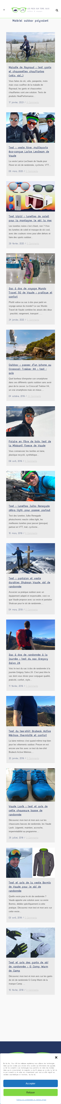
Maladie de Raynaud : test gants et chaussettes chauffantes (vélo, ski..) (30, 71)
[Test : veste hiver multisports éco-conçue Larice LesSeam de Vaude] (30, 127)
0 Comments (32, 171)
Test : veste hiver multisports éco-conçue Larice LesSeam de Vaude (29, 151)
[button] (56, 1057)
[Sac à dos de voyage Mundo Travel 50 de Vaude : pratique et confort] (30, 268)
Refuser (30, 1092)
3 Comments (32, 837)
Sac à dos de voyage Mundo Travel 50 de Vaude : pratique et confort (30, 292)
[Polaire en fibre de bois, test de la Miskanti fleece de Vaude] (30, 421)
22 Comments (34, 396)
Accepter (30, 1083)
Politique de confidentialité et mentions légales (31, 1100)
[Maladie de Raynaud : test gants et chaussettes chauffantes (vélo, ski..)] (30, 47)
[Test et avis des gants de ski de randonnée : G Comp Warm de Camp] (30, 943)
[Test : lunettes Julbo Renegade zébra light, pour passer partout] (30, 486)
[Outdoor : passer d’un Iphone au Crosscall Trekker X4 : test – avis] (30, 345)
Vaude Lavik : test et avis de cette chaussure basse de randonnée (28, 810)
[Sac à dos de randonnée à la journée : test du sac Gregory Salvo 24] (30, 635)
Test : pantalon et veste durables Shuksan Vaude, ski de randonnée (29, 582)
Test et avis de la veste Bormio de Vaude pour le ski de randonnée (30, 886)
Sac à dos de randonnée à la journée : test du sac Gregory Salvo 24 (28, 658)
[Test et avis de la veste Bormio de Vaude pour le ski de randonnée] (30, 863)
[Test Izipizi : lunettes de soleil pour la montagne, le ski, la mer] (30, 196)
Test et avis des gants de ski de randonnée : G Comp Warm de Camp (28, 966)
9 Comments (33, 102)
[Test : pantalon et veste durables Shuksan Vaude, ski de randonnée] (30, 558)
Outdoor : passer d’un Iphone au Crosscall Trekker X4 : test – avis (30, 369)
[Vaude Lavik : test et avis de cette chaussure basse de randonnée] (30, 785)
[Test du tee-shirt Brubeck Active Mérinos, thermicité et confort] (30, 711)
